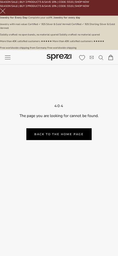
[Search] (101, 57)
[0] (82, 57)
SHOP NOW (82, 2)
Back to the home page (59, 134)
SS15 (70, 2)
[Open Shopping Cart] (110, 57)
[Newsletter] (92, 57)
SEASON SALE (9, 2)
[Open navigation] (7, 57)
